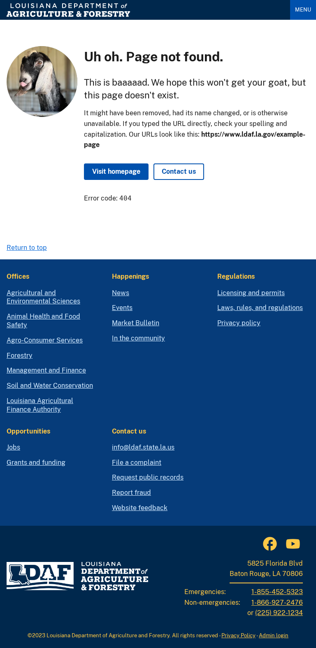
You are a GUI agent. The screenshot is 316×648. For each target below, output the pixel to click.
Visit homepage (116, 171)
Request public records (148, 477)
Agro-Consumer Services (45, 340)
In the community (138, 338)
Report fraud (131, 492)
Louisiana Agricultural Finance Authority (40, 405)
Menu (303, 10)
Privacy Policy (238, 635)
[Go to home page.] (145, 10)
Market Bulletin (135, 323)
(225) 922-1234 (279, 613)
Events (122, 308)
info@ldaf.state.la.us (143, 447)
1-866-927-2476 (277, 602)
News (120, 293)
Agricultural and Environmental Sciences (43, 297)
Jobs (13, 447)
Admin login (273, 635)
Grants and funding (36, 462)
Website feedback (139, 508)
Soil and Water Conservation (50, 385)
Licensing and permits (251, 293)
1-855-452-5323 (277, 592)
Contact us (179, 171)
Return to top (27, 248)
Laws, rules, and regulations (260, 308)
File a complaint (136, 462)
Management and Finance (46, 370)
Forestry (20, 355)
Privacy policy (238, 323)
